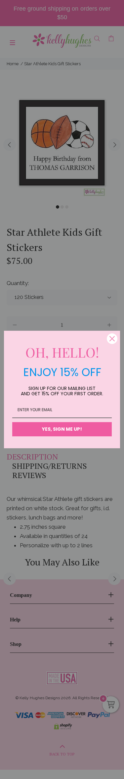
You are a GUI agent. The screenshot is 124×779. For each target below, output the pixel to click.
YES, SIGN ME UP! (62, 429)
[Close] (112, 339)
